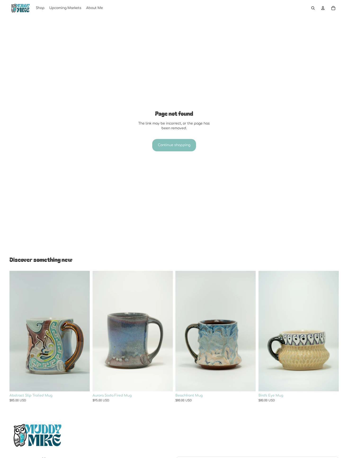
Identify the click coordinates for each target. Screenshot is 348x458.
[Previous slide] (16, 331)
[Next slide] (83, 331)
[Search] (313, 8)
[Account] (323, 8)
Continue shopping (174, 145)
